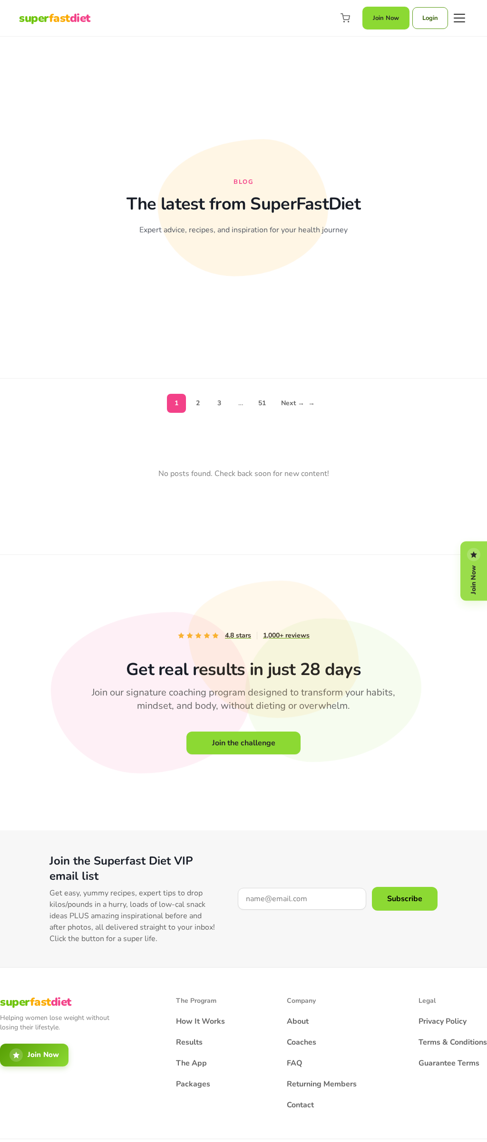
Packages (193, 1084)
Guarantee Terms (449, 1063)
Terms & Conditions (453, 1042)
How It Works (200, 1021)
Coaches (301, 1042)
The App (191, 1063)
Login (430, 18)
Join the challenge (243, 743)
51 (262, 403)
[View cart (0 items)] (345, 18)
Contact (300, 1105)
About (298, 1021)
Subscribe (404, 899)
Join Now (386, 18)
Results (189, 1042)
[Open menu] (459, 18)
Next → (298, 403)
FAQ (294, 1063)
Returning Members (322, 1084)
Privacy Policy (443, 1021)
